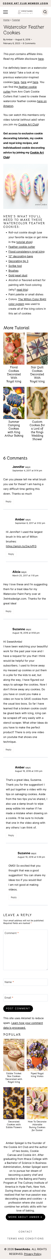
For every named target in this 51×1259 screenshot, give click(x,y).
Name (9, 982)
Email (9, 997)
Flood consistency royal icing (26, 251)
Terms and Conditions (25, 1238)
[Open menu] (5, 12)
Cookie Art (29, 1155)
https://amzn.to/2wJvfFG (21, 546)
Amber (9, 39)
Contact (25, 1231)
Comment (12, 933)
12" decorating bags (20, 256)
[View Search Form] (45, 12)
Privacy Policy (32, 1254)
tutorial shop (24, 242)
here (41, 58)
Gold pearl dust (17, 275)
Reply (8, 501)
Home (6, 20)
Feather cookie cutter (21, 246)
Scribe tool (15, 265)
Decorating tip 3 (18, 261)
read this (22, 289)
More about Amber (23, 1217)
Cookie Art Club (28, 124)
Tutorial (16, 20)
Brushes (13, 270)
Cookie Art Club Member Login (25, 3)
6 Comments (29, 43)
